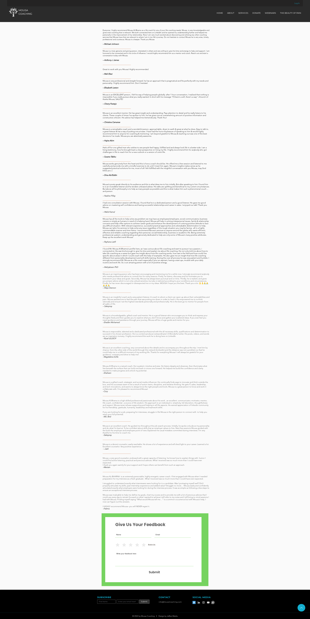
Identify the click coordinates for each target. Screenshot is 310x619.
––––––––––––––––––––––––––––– (117, 343)
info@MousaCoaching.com (170, 602)
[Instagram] (203, 602)
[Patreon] (212, 602)
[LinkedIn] (198, 602)
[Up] (301, 607)
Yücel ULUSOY (110, 338)
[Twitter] (194, 602)
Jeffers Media (172, 616)
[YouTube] (208, 602)
